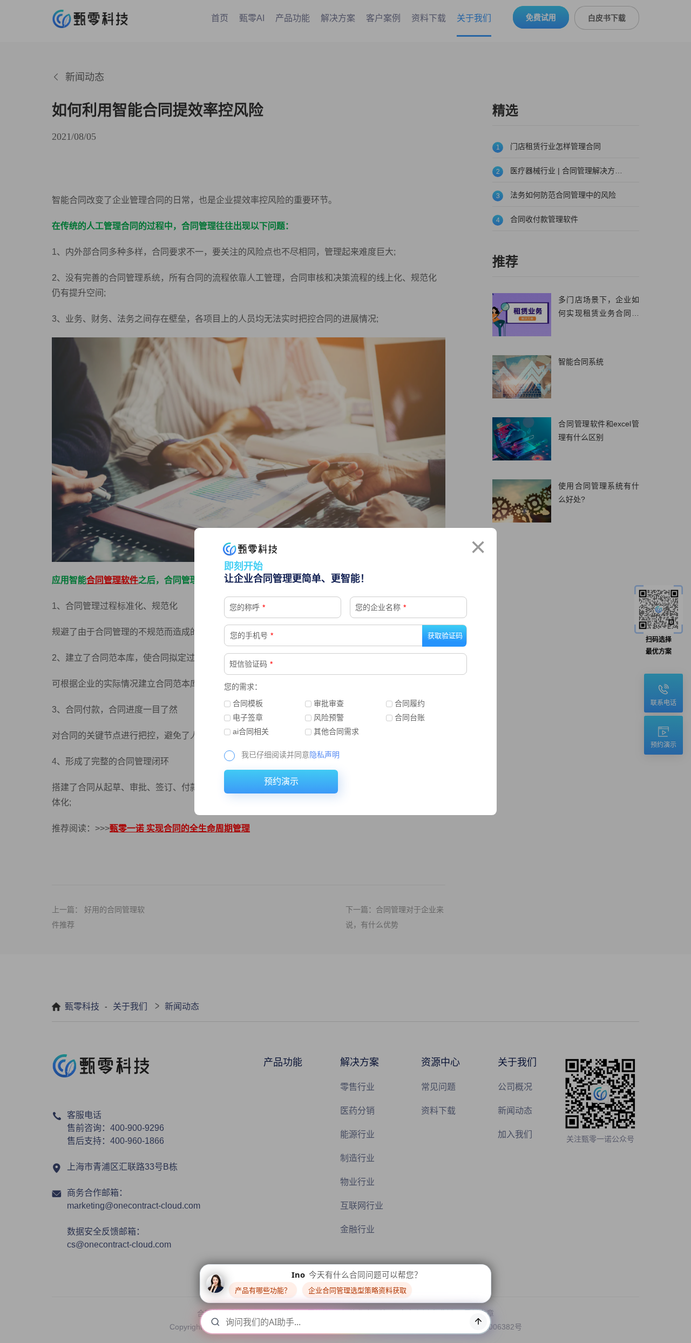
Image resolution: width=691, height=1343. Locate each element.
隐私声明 (324, 754)
